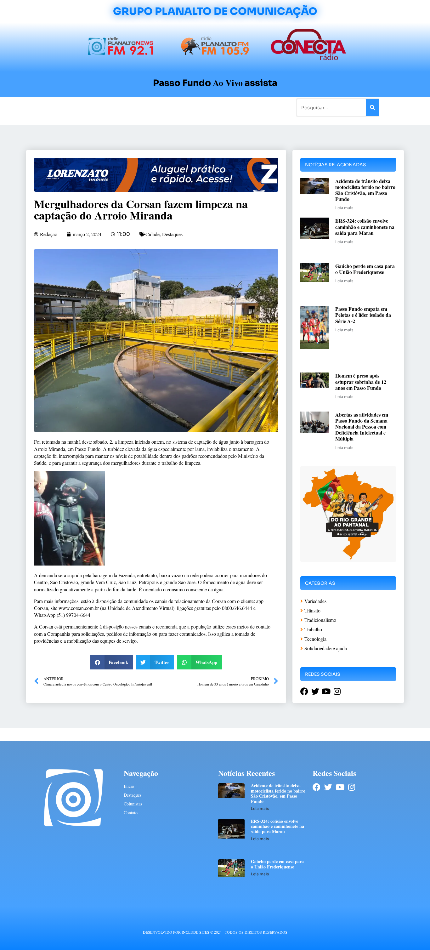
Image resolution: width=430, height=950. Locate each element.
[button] (111, 662)
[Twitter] (328, 787)
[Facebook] (316, 787)
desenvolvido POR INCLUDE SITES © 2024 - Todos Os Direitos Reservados (215, 932)
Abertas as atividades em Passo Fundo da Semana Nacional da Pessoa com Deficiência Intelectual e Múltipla (361, 426)
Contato (236, 107)
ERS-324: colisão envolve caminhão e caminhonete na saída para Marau (364, 226)
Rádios (97, 107)
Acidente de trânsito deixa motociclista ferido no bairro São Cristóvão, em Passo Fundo (365, 190)
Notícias (74, 107)
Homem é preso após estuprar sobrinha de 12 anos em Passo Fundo (360, 381)
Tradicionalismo (129, 107)
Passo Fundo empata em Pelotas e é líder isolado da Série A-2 (363, 314)
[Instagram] (351, 787)
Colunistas (166, 107)
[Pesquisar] (372, 107)
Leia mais (344, 207)
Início (52, 107)
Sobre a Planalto (202, 107)
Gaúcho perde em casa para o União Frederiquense (365, 269)
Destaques (172, 234)
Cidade (152, 234)
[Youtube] (340, 787)
